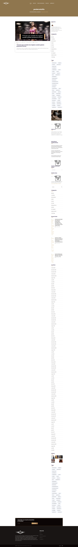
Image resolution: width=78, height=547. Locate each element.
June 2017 (52, 426)
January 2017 (53, 436)
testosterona (60, 107)
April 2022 (52, 309)
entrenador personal (55, 83)
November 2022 (53, 295)
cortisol (59, 69)
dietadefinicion (58, 74)
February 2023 (53, 289)
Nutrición (52, 207)
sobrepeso (58, 105)
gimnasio (59, 91)
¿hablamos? (52, 3)
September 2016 (53, 444)
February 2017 (53, 434)
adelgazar (59, 467)
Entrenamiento (53, 197)
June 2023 (52, 281)
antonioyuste (58, 64)
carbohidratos (54, 472)
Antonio (24, 42)
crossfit (57, 71)
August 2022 (53, 301)
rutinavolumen (59, 103)
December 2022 (53, 293)
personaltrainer (54, 98)
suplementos (54, 107)
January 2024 (53, 267)
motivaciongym (58, 93)
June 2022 (52, 305)
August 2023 (53, 277)
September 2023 (53, 275)
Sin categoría (53, 209)
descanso (58, 73)
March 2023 (53, 287)
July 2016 (52, 448)
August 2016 (53, 446)
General (52, 201)
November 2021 (53, 319)
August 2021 (53, 325)
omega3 (53, 95)
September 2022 (53, 299)
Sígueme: (60, 545)
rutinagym (53, 103)
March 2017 (53, 432)
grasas (53, 93)
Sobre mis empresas (40, 3)
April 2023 (52, 285)
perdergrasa (58, 95)
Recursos (47, 3)
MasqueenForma (29, 42)
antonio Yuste (54, 66)
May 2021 (52, 331)
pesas (59, 98)
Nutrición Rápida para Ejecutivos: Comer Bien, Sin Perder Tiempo (56, 156)
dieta (53, 74)
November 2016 (53, 440)
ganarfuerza (58, 90)
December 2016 (53, 438)
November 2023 (53, 271)
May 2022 (52, 307)
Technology (53, 213)
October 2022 (53, 297)
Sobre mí (34, 3)
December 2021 (53, 317)
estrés (60, 88)
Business (52, 193)
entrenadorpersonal (55, 81)
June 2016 (52, 450)
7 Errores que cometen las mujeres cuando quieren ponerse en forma (30, 45)
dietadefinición (54, 76)
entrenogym (54, 86)
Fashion (52, 199)
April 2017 (52, 430)
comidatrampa (54, 69)
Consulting (53, 195)
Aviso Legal (53, 183)
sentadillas (53, 105)
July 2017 (52, 424)
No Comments (36, 42)
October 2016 (53, 442)
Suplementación (53, 211)
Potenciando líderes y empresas (35, 11)
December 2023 (53, 269)
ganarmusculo (54, 91)
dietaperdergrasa (54, 78)
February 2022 (53, 313)
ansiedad (53, 64)
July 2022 (52, 303)
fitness (53, 90)
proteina (59, 100)
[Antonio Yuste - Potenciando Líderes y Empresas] (6, 3)
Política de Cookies (58, 183)
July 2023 (52, 279)
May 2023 (52, 283)
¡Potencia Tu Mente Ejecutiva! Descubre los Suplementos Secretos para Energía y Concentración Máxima (56, 152)
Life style (52, 203)
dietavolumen (54, 484)
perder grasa (54, 501)
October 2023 (53, 273)
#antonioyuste (54, 467)
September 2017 (53, 420)
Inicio (31, 3)
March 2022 (53, 311)
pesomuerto (54, 100)
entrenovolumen (54, 88)
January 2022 (53, 315)
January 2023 (53, 291)
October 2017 (53, 418)
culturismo (53, 73)
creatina (53, 71)
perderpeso (59, 501)
